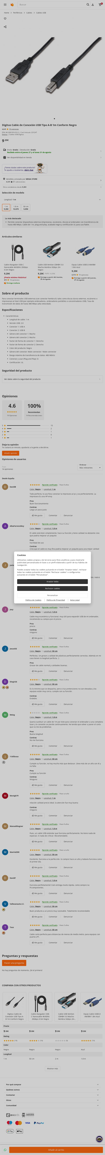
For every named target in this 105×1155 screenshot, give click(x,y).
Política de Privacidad (56, 600)
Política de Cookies (33, 600)
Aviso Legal (75, 600)
